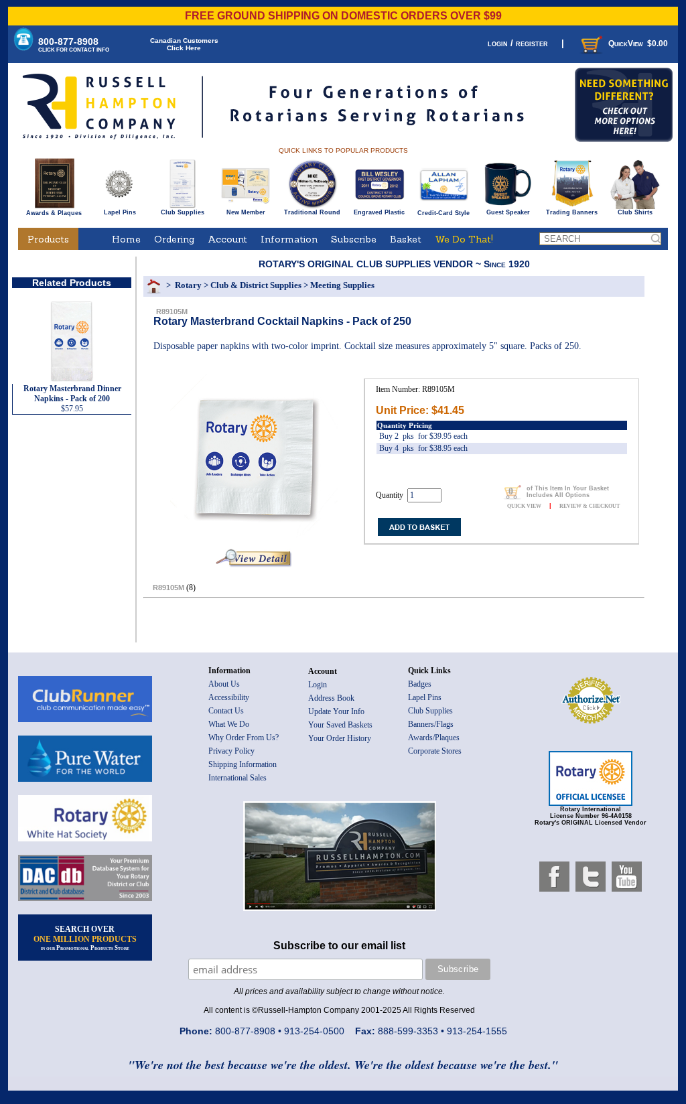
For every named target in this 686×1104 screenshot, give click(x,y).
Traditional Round (312, 212)
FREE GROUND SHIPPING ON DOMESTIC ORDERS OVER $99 (343, 15)
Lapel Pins (120, 212)
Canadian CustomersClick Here (184, 44)
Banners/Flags (431, 724)
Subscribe (353, 239)
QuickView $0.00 (638, 43)
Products (48, 239)
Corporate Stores (435, 751)
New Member (245, 212)
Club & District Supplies (255, 285)
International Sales (237, 777)
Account (227, 239)
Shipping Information (242, 764)
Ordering (174, 239)
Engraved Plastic (379, 212)
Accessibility (228, 697)
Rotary (188, 285)
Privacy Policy (231, 751)
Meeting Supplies (342, 285)
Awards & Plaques (54, 213)
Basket (405, 239)
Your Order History (339, 738)
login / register (518, 43)
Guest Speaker (508, 212)
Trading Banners (572, 212)
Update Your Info (336, 711)
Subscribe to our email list (339, 945)
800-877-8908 (73, 44)
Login (317, 684)
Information (289, 239)
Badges (419, 684)
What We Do (228, 724)
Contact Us (226, 710)
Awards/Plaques (434, 737)
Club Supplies (182, 212)
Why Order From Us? (243, 737)
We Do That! (464, 239)
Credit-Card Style (443, 213)
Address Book (331, 698)
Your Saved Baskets (340, 725)
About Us (224, 684)
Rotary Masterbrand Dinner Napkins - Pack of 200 (72, 393)
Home (126, 239)
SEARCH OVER (85, 937)
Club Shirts (635, 212)
